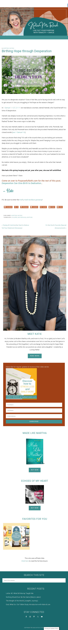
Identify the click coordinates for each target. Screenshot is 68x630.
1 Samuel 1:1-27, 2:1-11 (12, 108)
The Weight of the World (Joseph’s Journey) (22, 601)
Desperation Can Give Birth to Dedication (21, 183)
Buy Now (34, 470)
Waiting (11, 48)
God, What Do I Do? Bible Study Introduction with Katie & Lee (28, 604)
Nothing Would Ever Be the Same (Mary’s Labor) (23, 597)
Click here (25, 561)
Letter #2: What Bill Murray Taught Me (19, 593)
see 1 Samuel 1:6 (19, 132)
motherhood (22, 217)
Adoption (6, 48)
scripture (30, 217)
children (14, 217)
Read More (34, 356)
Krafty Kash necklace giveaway (30, 200)
